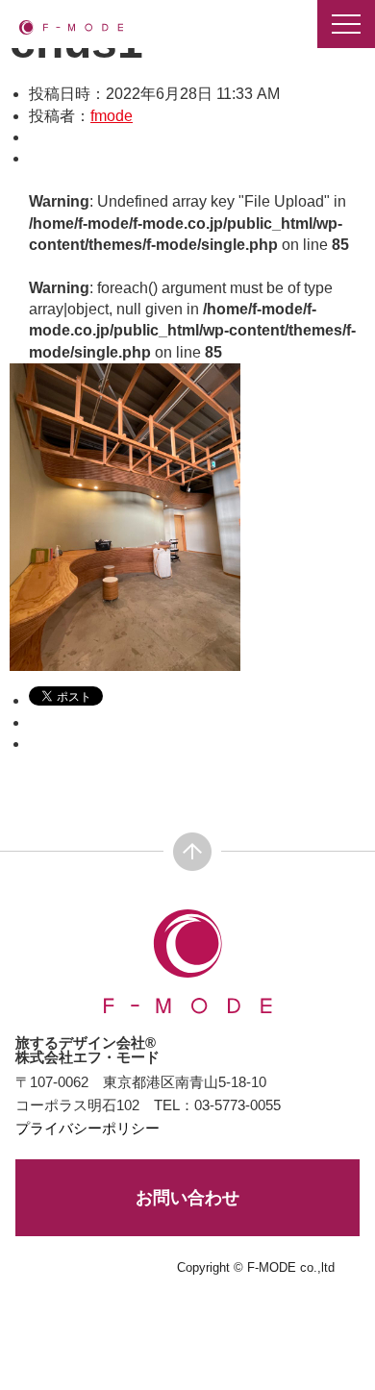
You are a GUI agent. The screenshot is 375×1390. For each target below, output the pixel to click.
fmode (111, 116)
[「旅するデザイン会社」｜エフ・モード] (71, 26)
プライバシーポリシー (87, 1128)
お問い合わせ (187, 1197)
